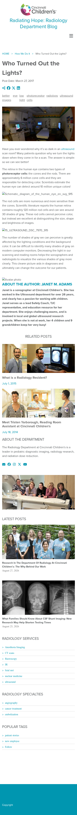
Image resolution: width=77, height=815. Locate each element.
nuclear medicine (13, 676)
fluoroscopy (11, 658)
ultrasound (66, 96)
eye (15, 96)
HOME (5, 54)
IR (6, 664)
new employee (12, 741)
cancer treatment (13, 708)
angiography (11, 702)
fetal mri (9, 670)
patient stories (12, 735)
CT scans (9, 653)
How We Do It (22, 54)
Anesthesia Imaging (15, 647)
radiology (52, 96)
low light (22, 98)
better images (6, 98)
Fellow (8, 747)
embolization (11, 714)
